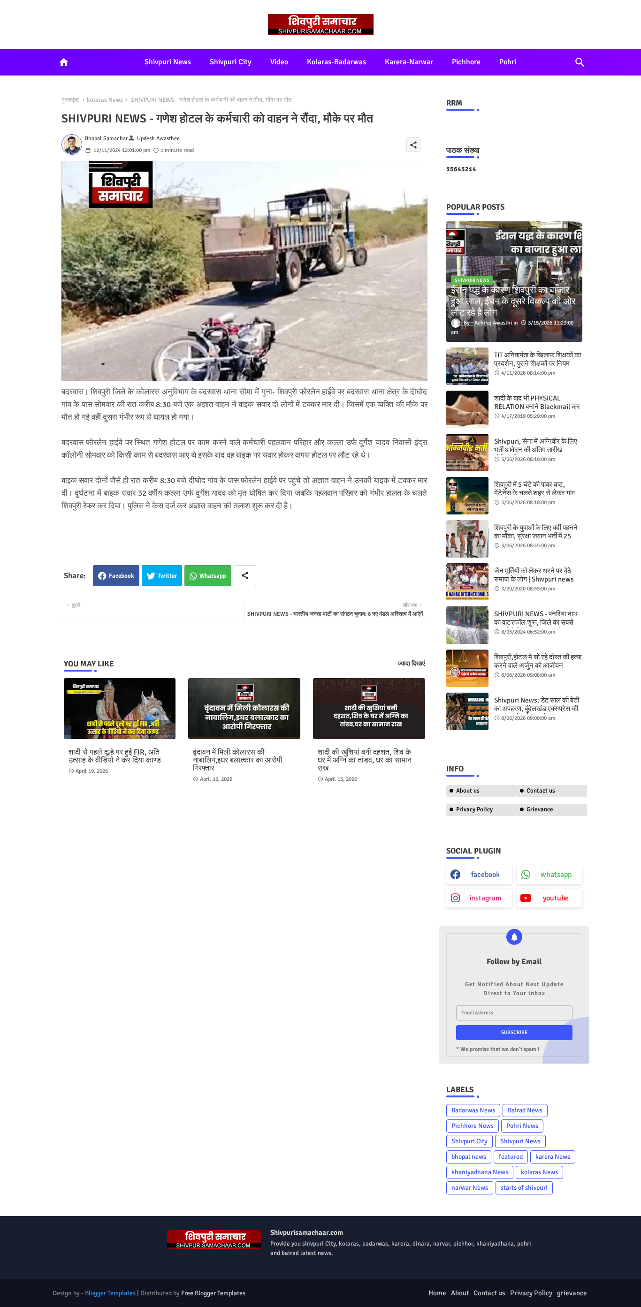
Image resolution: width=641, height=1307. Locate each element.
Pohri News (522, 1126)
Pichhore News (472, 1126)
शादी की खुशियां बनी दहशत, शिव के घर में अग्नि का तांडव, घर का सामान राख (365, 760)
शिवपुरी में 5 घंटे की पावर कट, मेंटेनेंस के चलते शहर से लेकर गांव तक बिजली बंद (534, 493)
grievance (572, 1293)
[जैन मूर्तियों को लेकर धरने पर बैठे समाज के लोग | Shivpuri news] (467, 582)
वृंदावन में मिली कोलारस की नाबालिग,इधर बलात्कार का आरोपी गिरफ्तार (237, 760)
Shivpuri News (168, 62)
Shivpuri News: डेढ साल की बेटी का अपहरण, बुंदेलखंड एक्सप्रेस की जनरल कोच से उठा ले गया (536, 708)
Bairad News (525, 1110)
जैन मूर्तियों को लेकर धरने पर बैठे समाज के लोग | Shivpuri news (534, 575)
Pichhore (466, 62)
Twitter (167, 576)
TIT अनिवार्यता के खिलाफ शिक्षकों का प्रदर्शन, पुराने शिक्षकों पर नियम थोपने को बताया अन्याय (537, 363)
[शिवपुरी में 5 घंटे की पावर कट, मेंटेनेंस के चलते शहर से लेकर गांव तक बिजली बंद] (467, 495)
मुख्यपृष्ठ (70, 100)
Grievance (540, 809)
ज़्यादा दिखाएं (411, 663)
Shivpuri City (231, 62)
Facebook (121, 576)
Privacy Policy (474, 809)
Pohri (507, 62)
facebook (485, 874)
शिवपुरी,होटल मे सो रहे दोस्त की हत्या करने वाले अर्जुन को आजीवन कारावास (537, 665)
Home (437, 1293)
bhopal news (468, 1157)
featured (511, 1157)
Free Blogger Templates (213, 1293)
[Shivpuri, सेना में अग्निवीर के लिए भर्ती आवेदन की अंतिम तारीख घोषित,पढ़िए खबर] (467, 452)
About (460, 1293)
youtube (556, 898)
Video (279, 62)
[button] (580, 62)
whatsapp (556, 874)
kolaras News (105, 100)
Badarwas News (473, 1110)
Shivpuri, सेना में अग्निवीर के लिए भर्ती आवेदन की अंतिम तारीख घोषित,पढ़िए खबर (535, 449)
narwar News (469, 1188)
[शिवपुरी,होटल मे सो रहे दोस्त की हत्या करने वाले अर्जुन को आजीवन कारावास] (467, 668)
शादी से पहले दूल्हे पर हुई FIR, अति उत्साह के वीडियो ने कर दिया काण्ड (115, 756)
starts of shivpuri (524, 1188)
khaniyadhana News (479, 1172)
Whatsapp (212, 576)
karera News (552, 1157)
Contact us (541, 790)
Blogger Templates (110, 1293)
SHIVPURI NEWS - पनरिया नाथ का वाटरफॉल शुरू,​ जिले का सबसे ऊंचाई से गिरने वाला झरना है (536, 622)
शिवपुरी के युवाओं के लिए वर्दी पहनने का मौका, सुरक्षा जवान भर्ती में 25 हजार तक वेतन (536, 536)
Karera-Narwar (409, 62)
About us (468, 790)
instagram (485, 898)
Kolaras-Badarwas (336, 62)
